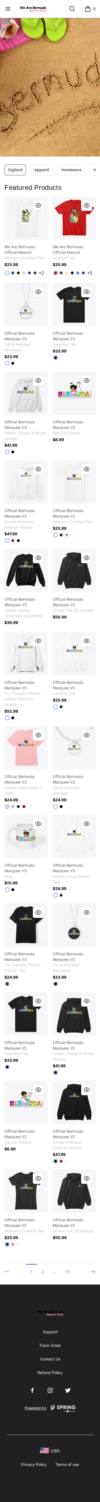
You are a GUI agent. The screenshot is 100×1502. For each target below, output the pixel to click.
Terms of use (67, 1464)
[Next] (91, 1269)
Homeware (71, 169)
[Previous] (8, 1269)
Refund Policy (50, 1372)
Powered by (36, 1408)
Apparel (41, 169)
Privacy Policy (34, 1464)
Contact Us (50, 1359)
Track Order (50, 1345)
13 (67, 1271)
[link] (26, 218)
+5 (89, 273)
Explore (15, 169)
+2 (41, 273)
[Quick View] (38, 205)
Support (50, 1331)
